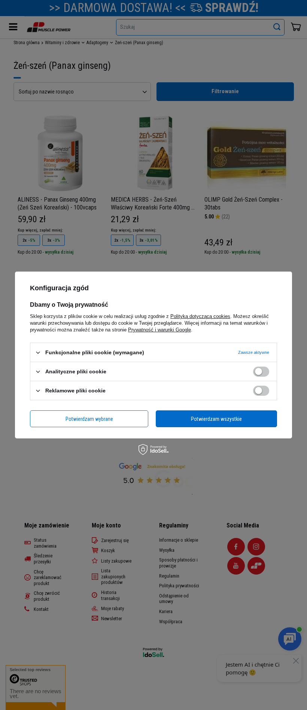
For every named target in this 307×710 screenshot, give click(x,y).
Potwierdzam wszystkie (216, 419)
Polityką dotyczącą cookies (200, 316)
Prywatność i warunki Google (159, 330)
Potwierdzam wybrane (89, 419)
